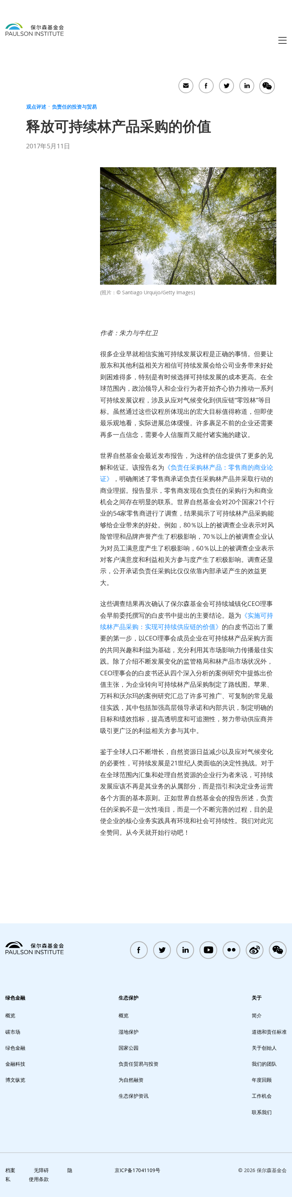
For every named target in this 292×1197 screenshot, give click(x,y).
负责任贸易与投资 (138, 1063)
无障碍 (41, 1170)
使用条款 (39, 1179)
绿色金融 (15, 997)
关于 (257, 997)
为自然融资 (131, 1079)
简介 (257, 1015)
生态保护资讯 (133, 1095)
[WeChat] (267, 86)
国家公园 (129, 1047)
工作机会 (262, 1095)
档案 (10, 1170)
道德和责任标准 (269, 1031)
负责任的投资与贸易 (74, 106)
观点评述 (36, 106)
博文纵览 (15, 1079)
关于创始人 (264, 1047)
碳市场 (12, 1031)
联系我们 (262, 1112)
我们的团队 (264, 1063)
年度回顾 (262, 1079)
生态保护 (129, 997)
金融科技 (15, 1063)
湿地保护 (129, 1031)
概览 (10, 1015)
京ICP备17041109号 (137, 1170)
